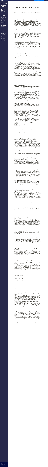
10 (35, 110)
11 (39, 112)
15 (24, 263)
